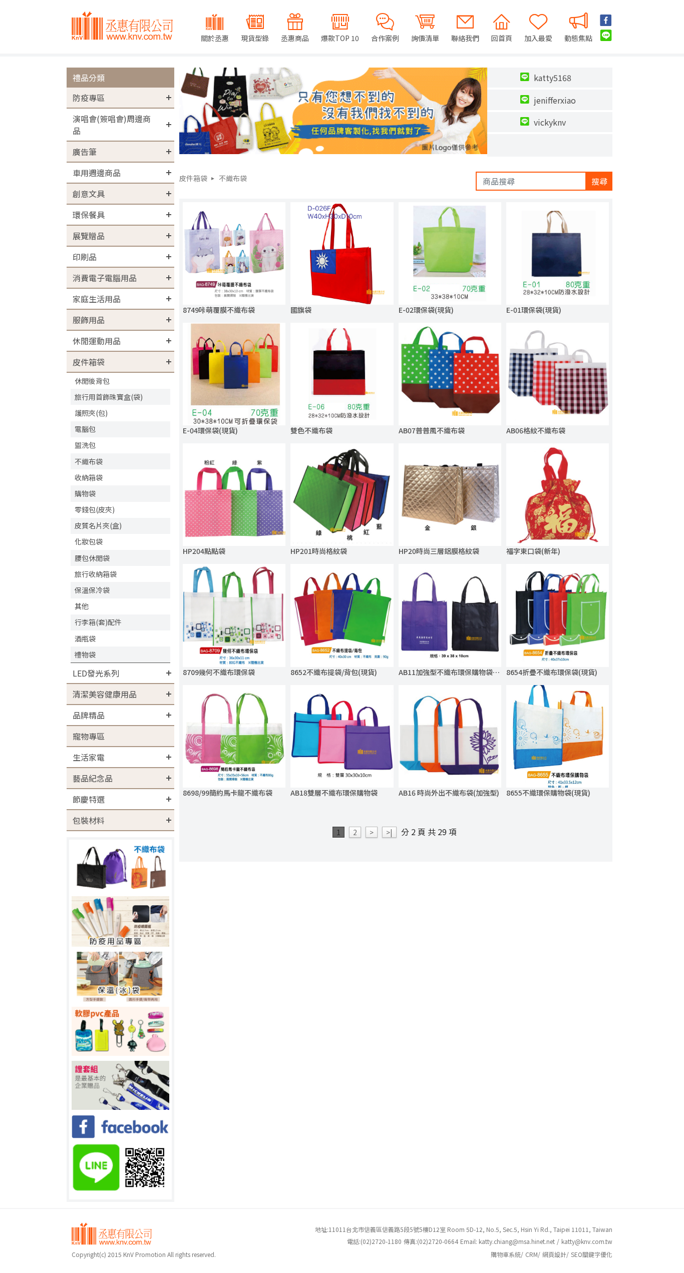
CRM (531, 1254)
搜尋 (599, 181)
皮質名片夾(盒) (98, 525)
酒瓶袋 (85, 638)
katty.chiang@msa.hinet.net (517, 1241)
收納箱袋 (89, 477)
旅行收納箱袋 (96, 574)
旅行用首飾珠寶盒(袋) (109, 397)
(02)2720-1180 (374, 1241)
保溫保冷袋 (92, 590)
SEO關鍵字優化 (591, 1254)
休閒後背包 (92, 381)
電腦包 (85, 429)
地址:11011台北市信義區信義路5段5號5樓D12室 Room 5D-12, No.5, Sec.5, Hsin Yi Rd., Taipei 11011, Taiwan (463, 1229)
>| (389, 832)
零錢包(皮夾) (95, 509)
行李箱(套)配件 (98, 622)
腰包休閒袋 (92, 558)
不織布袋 (89, 461)
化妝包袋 (89, 541)
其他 (82, 606)
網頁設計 (554, 1254)
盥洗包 (85, 445)
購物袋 (85, 493)
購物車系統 (506, 1254)
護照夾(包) (91, 413)
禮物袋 (85, 655)
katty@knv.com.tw (586, 1241)
